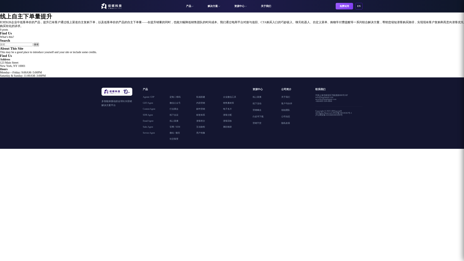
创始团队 (285, 110)
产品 (188, 6)
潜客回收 (227, 121)
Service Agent (149, 133)
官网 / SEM (175, 127)
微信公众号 (175, 103)
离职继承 (227, 127)
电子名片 (227, 109)
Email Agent (148, 121)
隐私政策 (285, 123)
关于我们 (266, 6)
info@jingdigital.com (324, 97)
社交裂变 (174, 139)
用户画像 (200, 133)
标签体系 (200, 115)
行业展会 (174, 109)
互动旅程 (200, 127)
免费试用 (344, 6)
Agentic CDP (148, 97)
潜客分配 (227, 115)
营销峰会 (257, 110)
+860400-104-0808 (323, 101)
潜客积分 (200, 121)
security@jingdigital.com (325, 99)
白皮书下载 (258, 116)
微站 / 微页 (175, 133)
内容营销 (200, 103)
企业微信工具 (229, 97)
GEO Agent (148, 103)
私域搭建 (200, 97)
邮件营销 (200, 109)
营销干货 (257, 123)
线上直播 (174, 121)
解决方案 (213, 6)
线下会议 (174, 115)
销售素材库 (228, 103)
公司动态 (285, 116)
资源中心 (239, 6)
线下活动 (257, 103)
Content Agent (149, 109)
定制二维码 (175, 97)
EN (359, 6)
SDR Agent (148, 115)
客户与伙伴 (286, 103)
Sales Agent (148, 127)
